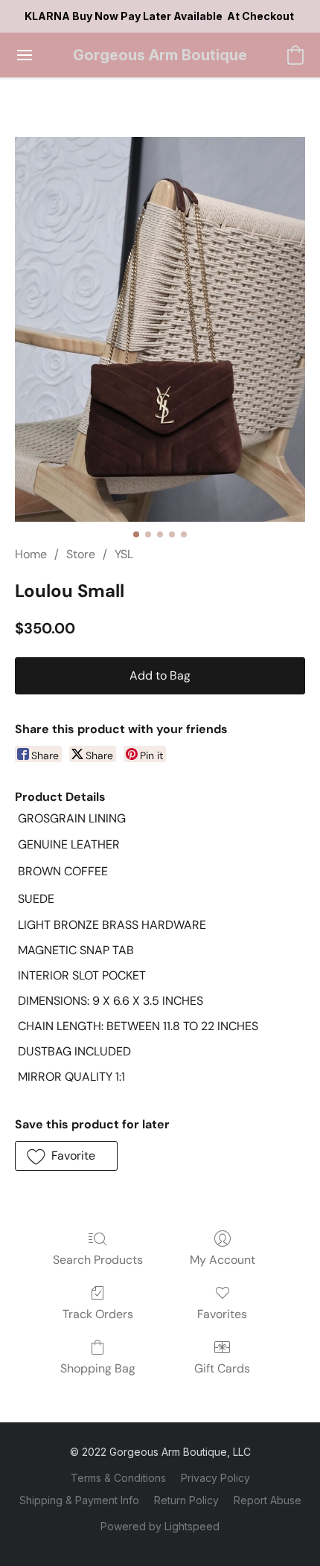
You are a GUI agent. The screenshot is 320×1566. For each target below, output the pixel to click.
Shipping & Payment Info (79, 1500)
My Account (222, 1260)
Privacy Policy (215, 1477)
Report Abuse (267, 1500)
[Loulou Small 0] (160, 329)
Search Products (98, 1260)
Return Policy (186, 1500)
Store (80, 554)
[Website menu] (24, 55)
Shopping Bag (97, 1368)
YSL (124, 554)
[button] (160, 55)
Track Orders (98, 1314)
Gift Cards (222, 1368)
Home (31, 554)
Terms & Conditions (118, 1477)
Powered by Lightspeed (160, 1526)
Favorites (222, 1314)
